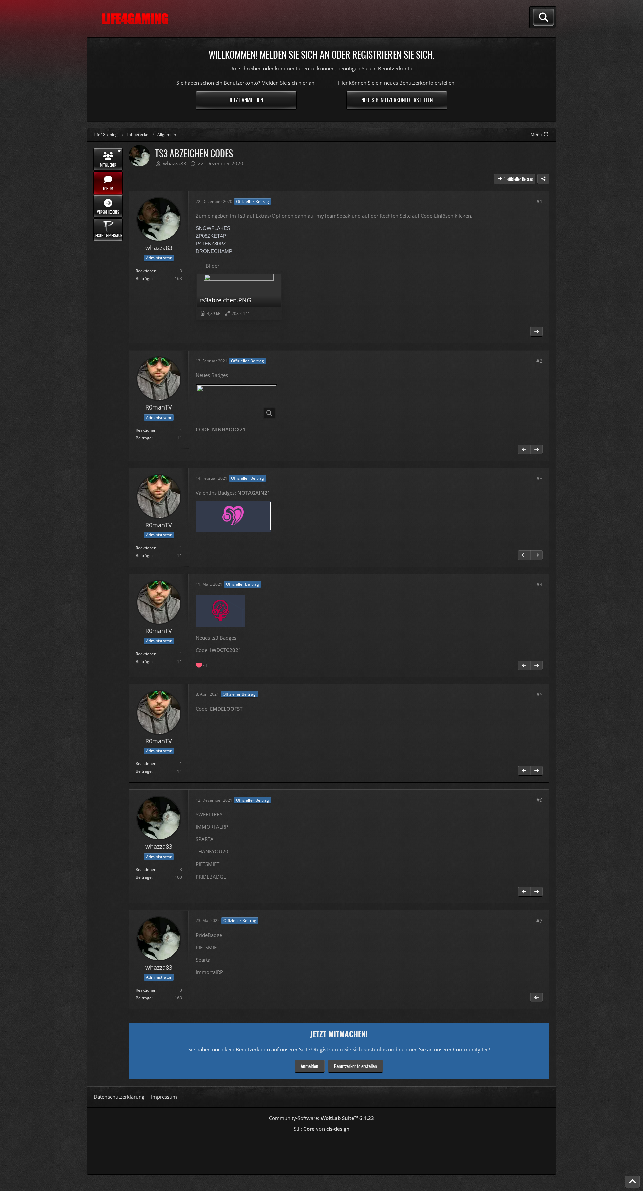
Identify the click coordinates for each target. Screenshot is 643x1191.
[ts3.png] (236, 402)
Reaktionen (146, 271)
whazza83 (174, 163)
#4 (539, 584)
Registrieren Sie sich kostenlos (350, 1049)
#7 (539, 920)
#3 (539, 478)
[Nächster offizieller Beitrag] (536, 331)
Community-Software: (321, 1118)
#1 (539, 201)
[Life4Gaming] (135, 19)
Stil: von (322, 1128)
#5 (539, 694)
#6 (539, 800)
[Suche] (543, 17)
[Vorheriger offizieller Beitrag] (524, 449)
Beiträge (144, 278)
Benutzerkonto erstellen (355, 1066)
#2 (539, 360)
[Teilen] (543, 179)
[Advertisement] (321, 1151)
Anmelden (309, 1066)
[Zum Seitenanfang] (632, 1182)
